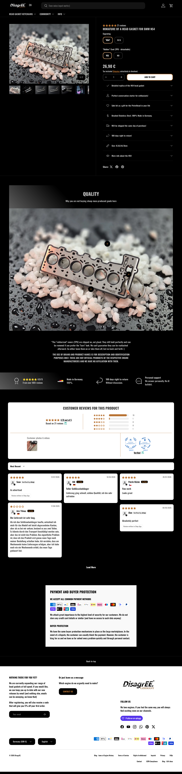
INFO (60, 14)
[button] (171, 6)
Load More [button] (91, 567)
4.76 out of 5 (66, 420)
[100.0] (130, 443)
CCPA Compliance (152, 761)
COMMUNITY (45, 14)
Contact (139, 761)
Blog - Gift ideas (167, 761)
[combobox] (93, 5)
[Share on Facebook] (117, 167)
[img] (17, 477)
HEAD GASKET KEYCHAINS (21, 14)
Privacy (162, 755)
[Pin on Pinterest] (122, 167)
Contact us (68, 691)
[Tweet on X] (111, 167)
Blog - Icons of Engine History (104, 755)
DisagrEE (17, 755)
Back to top (91, 661)
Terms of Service (123, 755)
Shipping (116, 71)
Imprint (153, 755)
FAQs (171, 755)
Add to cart (149, 77)
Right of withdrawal (139, 755)
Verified (137, 452)
